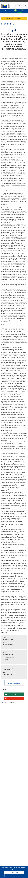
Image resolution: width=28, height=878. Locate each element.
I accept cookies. (14, 872)
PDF (15, 698)
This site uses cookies (7, 867)
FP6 (4, 14)
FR (10, 23)
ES (7, 23)
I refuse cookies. (14, 875)
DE (2, 23)
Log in (15, 5)
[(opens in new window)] (5, 5)
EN (5, 23)
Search (22, 5)
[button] (18, 5)
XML (15, 694)
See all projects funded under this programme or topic (14, 682)
